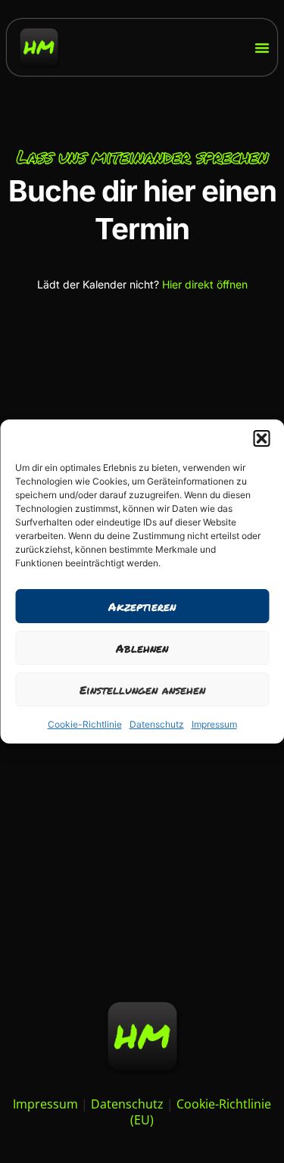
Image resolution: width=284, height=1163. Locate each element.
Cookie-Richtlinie (85, 724)
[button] (261, 438)
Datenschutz (157, 724)
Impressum (214, 724)
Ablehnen (142, 648)
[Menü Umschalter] (262, 47)
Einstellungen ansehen (142, 689)
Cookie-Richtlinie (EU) (200, 1112)
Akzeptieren (142, 606)
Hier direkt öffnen (205, 284)
